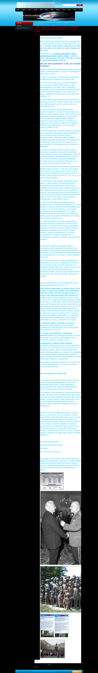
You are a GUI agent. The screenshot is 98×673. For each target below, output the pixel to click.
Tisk (81, 2)
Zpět (35, 666)
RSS (77, 2)
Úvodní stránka (64, 2)
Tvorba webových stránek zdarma (64, 671)
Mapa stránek (71, 2)
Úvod (35, 22)
